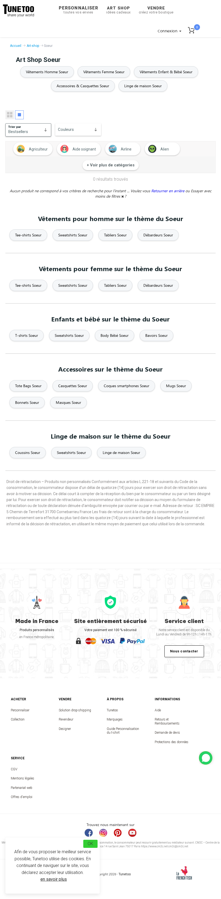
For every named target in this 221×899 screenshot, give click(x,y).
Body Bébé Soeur (115, 335)
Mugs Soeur (176, 385)
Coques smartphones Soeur (126, 385)
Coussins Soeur (27, 452)
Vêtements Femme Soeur (104, 71)
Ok (90, 843)
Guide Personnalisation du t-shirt (123, 730)
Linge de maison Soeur (143, 85)
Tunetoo (112, 710)
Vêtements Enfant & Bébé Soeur (166, 71)
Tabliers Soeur (115, 234)
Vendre (156, 10)
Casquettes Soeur (72, 385)
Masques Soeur (68, 402)
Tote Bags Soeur (28, 385)
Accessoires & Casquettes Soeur (83, 85)
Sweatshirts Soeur (72, 234)
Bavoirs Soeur (156, 335)
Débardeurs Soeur (158, 234)
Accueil (15, 46)
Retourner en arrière (168, 190)
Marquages (115, 719)
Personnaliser (78, 9)
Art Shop (118, 10)
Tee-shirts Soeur (28, 234)
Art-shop (33, 46)
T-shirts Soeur (26, 335)
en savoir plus (53, 879)
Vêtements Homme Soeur (47, 71)
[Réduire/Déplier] (205, 758)
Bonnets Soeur (27, 402)
